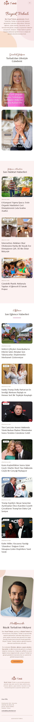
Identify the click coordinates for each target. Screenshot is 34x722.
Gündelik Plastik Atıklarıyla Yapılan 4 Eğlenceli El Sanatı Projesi (14, 286)
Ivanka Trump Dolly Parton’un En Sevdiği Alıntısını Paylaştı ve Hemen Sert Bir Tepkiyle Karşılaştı (17, 392)
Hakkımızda (17, 661)
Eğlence (6, 325)
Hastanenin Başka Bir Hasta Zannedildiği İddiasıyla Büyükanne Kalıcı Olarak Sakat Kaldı (16, 142)
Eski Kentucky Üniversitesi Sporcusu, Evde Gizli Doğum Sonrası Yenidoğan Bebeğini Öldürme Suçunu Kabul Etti (15, 95)
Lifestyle (7, 85)
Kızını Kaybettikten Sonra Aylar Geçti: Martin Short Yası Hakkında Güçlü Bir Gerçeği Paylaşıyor (17, 468)
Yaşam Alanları (8, 178)
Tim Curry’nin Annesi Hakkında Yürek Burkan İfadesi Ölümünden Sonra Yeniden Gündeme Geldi (17, 430)
